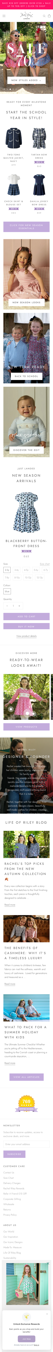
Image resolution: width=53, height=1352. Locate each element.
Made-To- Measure (12, 1247)
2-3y (7, 570)
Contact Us (8, 1172)
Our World (8, 1231)
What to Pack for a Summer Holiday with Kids (26, 1032)
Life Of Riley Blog (12, 1252)
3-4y (16, 570)
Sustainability (9, 1258)
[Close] (48, 1263)
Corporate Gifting (12, 1199)
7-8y (7, 577)
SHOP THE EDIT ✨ (26, 80)
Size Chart (8, 1178)
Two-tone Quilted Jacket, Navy (13, 158)
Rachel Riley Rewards (13, 1188)
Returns (7, 1209)
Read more (10, 904)
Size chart (45, 564)
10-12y (28, 577)
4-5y (26, 570)
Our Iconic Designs (12, 1242)
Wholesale (8, 1204)
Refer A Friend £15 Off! (15, 1193)
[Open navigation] (4, 16)
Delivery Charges (11, 1183)
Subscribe (14, 1154)
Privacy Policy (10, 1214)
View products (26, 726)
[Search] (44, 15)
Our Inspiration (10, 1236)
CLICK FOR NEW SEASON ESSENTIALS (26, 227)
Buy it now (26, 626)
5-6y (36, 570)
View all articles (27, 1077)
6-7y (46, 570)
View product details (26, 636)
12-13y (40, 577)
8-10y (17, 577)
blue (7, 591)
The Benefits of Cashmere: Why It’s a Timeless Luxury (25, 953)
